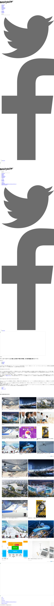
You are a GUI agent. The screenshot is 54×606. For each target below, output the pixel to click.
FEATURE (3, 173)
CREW (3, 9)
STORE (3, 179)
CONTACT (3, 183)
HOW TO (3, 7)
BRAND (3, 11)
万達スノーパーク (8, 375)
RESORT (3, 12)
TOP (2, 597)
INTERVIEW (3, 176)
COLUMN (3, 8)
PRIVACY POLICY (4, 184)
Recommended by (49, 561)
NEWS (3, 6)
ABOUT (3, 182)
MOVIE (3, 5)
